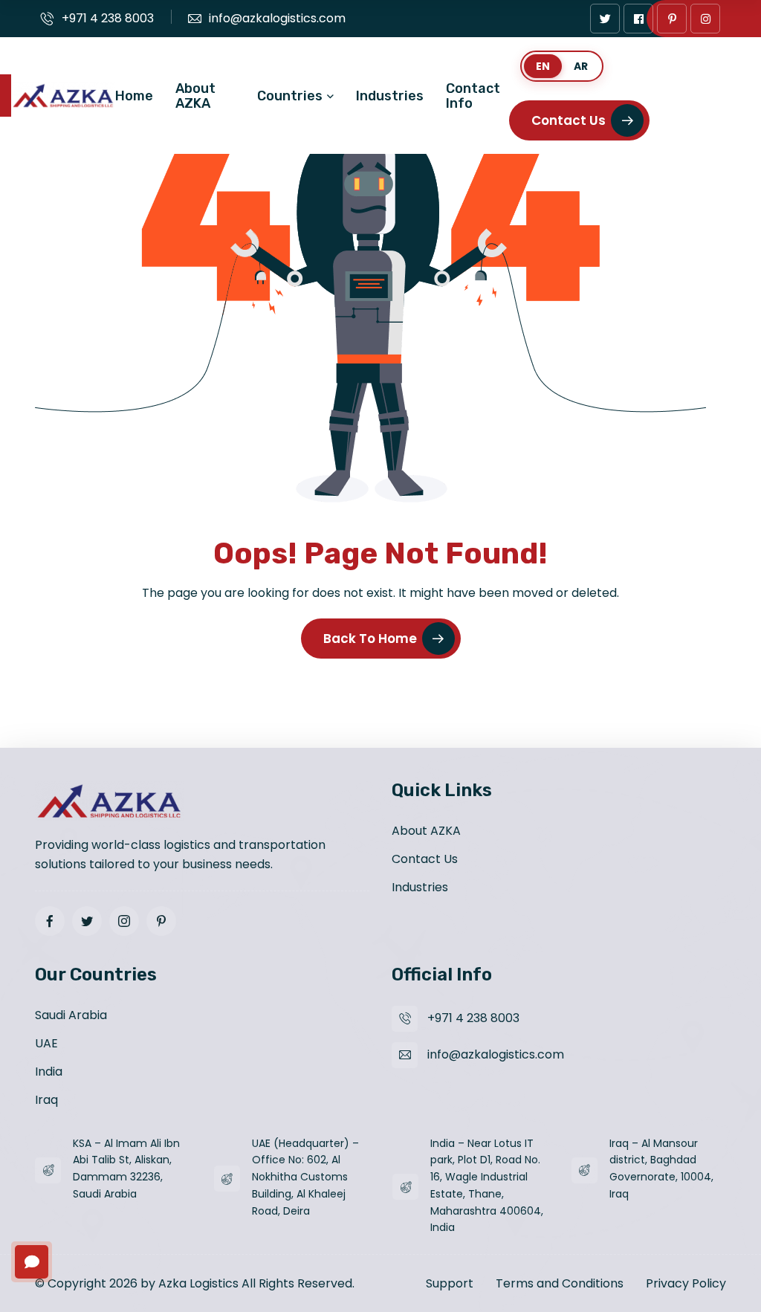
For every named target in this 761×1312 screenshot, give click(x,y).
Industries (390, 95)
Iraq (46, 1099)
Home (134, 95)
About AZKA (195, 96)
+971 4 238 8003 (108, 18)
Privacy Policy (686, 1283)
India (48, 1071)
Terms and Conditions (560, 1283)
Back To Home (370, 638)
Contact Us (568, 120)
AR (581, 66)
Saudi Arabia (71, 1015)
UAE (46, 1043)
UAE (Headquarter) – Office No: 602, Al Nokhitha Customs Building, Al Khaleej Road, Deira (305, 1177)
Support (449, 1283)
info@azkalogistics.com (277, 18)
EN (543, 66)
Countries (290, 95)
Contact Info (473, 96)
